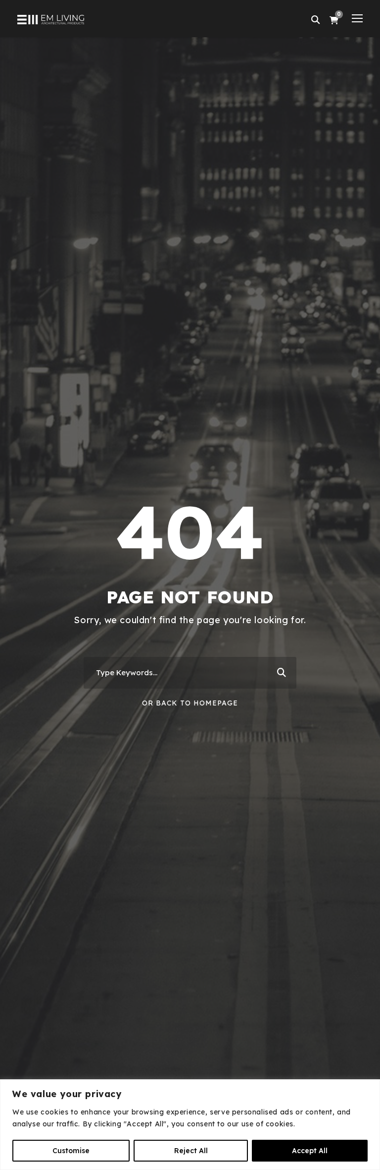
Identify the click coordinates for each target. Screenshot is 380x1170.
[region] (190, 1124)
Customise (71, 1150)
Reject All (191, 1150)
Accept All (310, 1150)
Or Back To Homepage (190, 703)
